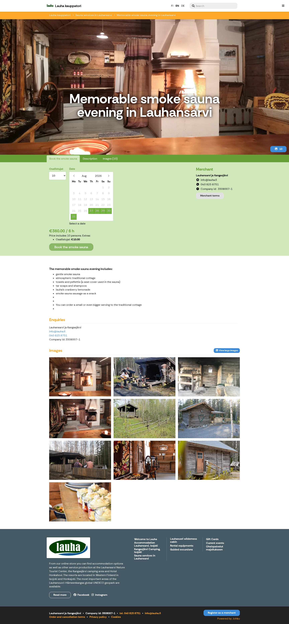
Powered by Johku (228, 618)
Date (72, 169)
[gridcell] (74, 187)
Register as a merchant (222, 612)
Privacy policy (98, 617)
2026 (98, 176)
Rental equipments (181, 545)
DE (183, 6)
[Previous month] (74, 176)
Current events (215, 543)
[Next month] (109, 176)
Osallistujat (56, 169)
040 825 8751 (58, 335)
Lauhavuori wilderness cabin (183, 540)
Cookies (116, 617)
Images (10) (110, 158)
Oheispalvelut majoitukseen (214, 548)
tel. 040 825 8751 (130, 613)
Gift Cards (212, 539)
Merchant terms (210, 195)
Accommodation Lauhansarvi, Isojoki (146, 544)
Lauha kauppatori (60, 15)
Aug (84, 176)
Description (90, 158)
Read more (60, 595)
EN (177, 6)
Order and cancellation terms (67, 617)
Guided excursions (181, 549)
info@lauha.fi (57, 331)
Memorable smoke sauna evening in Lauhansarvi (146, 15)
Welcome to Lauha (145, 539)
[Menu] (283, 6)
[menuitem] (213, 6)
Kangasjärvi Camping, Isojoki (147, 551)
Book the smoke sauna (63, 158)
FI (172, 6)
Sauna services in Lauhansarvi (93, 15)
